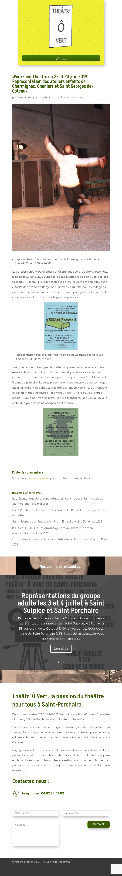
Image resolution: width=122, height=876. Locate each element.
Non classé (55, 97)
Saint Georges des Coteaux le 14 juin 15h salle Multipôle (49, 521)
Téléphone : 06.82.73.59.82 (42, 793)
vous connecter (38, 478)
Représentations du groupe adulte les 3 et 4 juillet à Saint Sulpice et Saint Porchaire (61, 603)
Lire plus (61, 648)
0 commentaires (73, 97)
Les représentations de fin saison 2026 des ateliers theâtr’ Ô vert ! (56, 539)
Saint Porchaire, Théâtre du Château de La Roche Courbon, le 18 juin (58, 510)
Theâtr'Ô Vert (25, 97)
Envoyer (98, 824)
